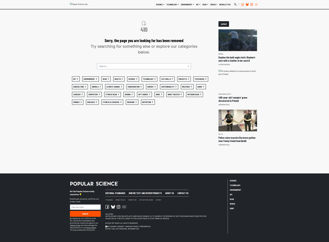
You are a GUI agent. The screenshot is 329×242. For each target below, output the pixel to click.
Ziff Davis (115, 223)
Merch (232, 204)
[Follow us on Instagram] (251, 4)
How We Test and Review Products (145, 193)
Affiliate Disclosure (146, 200)
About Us (169, 193)
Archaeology (224, 94)
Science (159, 4)
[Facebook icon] (107, 207)
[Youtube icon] (124, 207)
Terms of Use (75, 225)
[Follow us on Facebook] (242, 4)
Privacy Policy (91, 228)
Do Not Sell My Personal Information (122, 229)
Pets (220, 134)
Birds (220, 54)
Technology (171, 4)
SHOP (232, 208)
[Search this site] (235, 4)
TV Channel (109, 200)
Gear (204, 4)
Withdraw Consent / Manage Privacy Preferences (129, 226)
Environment (186, 4)
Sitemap (158, 200)
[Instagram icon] (118, 207)
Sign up (85, 214)
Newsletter (224, 4)
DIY (197, 4)
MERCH (213, 4)
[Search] (188, 66)
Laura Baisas (224, 64)
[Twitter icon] (113, 207)
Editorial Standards (115, 193)
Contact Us (183, 193)
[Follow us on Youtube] (256, 4)
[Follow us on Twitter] (247, 4)
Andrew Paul (224, 105)
